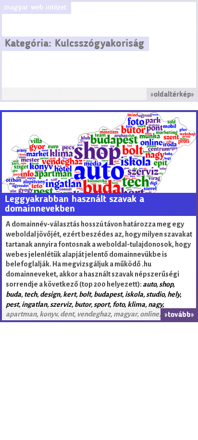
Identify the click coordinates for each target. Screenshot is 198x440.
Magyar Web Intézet (35, 8)
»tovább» (179, 315)
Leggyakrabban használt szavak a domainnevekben (74, 204)
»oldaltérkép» (172, 95)
